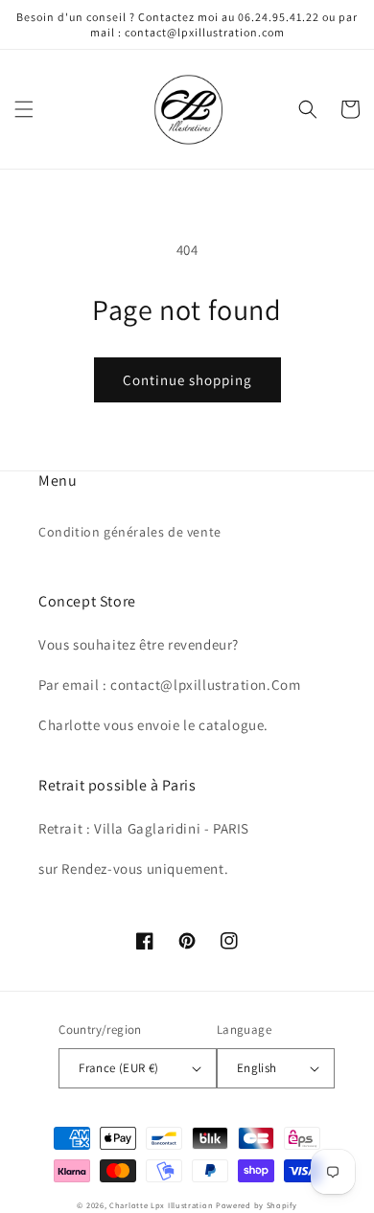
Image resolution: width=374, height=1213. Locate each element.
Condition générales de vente (130, 531)
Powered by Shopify (256, 1205)
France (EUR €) (119, 1068)
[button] (24, 109)
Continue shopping (187, 380)
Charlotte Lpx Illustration (161, 1205)
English (257, 1068)
